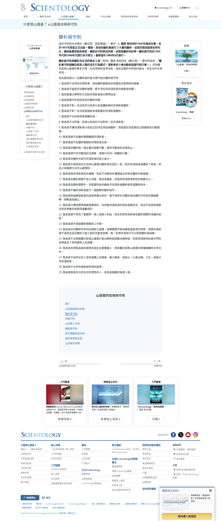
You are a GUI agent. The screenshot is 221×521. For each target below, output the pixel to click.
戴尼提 (39, 504)
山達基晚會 (87, 478)
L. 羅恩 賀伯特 (44, 16)
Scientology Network (55, 504)
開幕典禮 (86, 473)
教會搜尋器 (117, 466)
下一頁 (157, 361)
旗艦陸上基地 (118, 480)
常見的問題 (153, 16)
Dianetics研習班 (58, 469)
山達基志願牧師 (130, 504)
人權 (144, 472)
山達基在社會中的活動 (34, 151)
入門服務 (55, 465)
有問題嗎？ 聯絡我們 (186, 449)
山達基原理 (29, 96)
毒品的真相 (147, 468)
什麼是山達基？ (68, 16)
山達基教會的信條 (75, 308)
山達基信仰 (26, 453)
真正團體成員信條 (75, 333)
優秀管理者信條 (73, 338)
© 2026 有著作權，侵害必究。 (49, 513)
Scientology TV (164, 7)
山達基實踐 (29, 99)
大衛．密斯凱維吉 (98, 504)
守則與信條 (26, 468)
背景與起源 (29, 92)
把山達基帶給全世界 (121, 489)
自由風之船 (117, 485)
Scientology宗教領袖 (91, 483)
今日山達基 (105, 16)
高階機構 (116, 475)
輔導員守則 (71, 328)
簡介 (67, 303)
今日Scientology (91, 470)
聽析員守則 (71, 313)
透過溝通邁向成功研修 (61, 483)
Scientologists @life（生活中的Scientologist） (125, 451)
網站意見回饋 (182, 454)
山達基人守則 (72, 323)
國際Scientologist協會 (150, 504)
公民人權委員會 (58, 507)
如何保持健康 (149, 488)
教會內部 (25, 472)
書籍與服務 (173, 16)
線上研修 (193, 16)
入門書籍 (86, 449)
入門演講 (86, 458)
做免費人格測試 (187, 516)
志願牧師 (146, 482)
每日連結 (116, 445)
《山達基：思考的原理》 (187, 64)
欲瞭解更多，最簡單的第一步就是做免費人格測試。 (200, 498)
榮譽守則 (70, 318)
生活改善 (55, 478)
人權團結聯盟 (26, 507)
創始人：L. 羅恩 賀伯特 (31, 449)
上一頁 (64, 361)
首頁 (26, 16)
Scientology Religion (78, 504)
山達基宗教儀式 (31, 103)
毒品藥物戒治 (148, 463)
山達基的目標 (72, 343)
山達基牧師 (29, 107)
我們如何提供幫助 (129, 16)
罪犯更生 (146, 458)
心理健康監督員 (149, 477)
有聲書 (85, 453)
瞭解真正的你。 (171, 491)
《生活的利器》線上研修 (62, 449)
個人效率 (55, 473)
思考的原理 (56, 458)
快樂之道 (146, 449)
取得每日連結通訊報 (185, 469)
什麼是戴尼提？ (28, 458)
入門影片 (86, 463)
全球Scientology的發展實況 (125, 460)
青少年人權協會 (42, 507)
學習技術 (146, 453)
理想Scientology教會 (122, 471)
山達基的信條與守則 (33, 111)
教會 (88, 16)
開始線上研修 (115, 504)
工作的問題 (56, 453)
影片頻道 (25, 482)
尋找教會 (180, 458)
